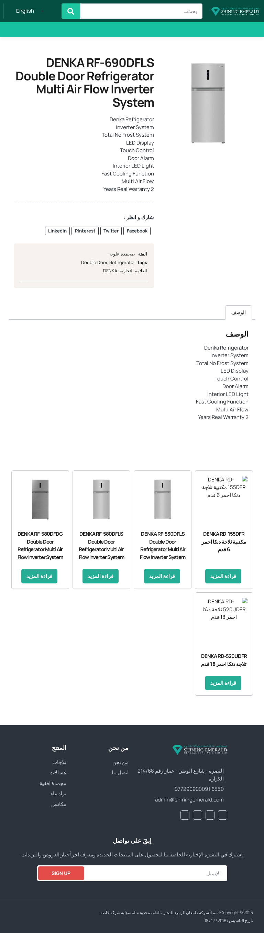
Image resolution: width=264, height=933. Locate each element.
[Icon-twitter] (39, 29)
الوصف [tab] (238, 312)
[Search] (71, 11)
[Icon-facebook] (51, 29)
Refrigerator (122, 262)
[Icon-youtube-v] (27, 29)
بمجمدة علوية (122, 254)
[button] (70, 29)
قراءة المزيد (223, 576)
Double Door (94, 262)
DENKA (110, 271)
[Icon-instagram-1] (15, 29)
